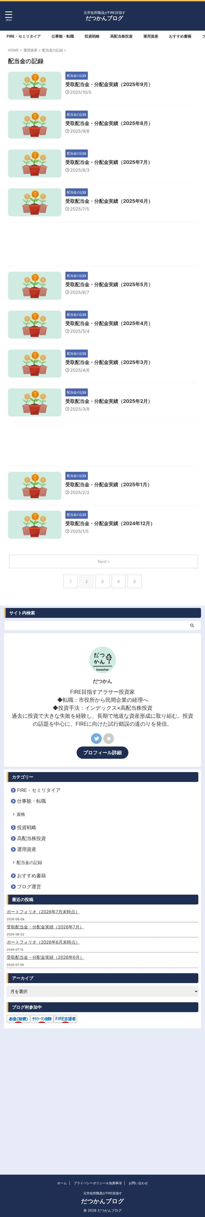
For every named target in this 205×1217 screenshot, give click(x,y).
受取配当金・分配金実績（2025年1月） (108, 484)
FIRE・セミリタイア (24, 36)
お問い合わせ (138, 1183)
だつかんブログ (104, 18)
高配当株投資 (121, 36)
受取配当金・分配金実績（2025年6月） (109, 201)
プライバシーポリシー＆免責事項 (98, 1183)
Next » (104, 561)
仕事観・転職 (63, 36)
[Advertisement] (102, 245)
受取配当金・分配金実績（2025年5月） (109, 284)
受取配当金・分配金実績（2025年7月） (109, 162)
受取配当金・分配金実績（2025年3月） (109, 362)
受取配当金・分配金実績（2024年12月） (110, 523)
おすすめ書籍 (180, 36)
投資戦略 (92, 36)
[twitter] (96, 738)
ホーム (62, 1183)
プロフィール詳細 (102, 752)
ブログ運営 (29, 886)
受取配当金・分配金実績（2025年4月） (109, 323)
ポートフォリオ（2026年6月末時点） (43, 942)
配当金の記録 (29, 862)
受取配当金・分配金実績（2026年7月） (45, 927)
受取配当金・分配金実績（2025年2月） (109, 401)
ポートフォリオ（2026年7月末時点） (43, 911)
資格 (21, 814)
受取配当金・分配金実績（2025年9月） (109, 84)
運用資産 (150, 36)
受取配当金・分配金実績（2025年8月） (109, 123)
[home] (108, 738)
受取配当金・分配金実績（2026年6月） (45, 957)
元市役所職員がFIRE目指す (102, 1193)
